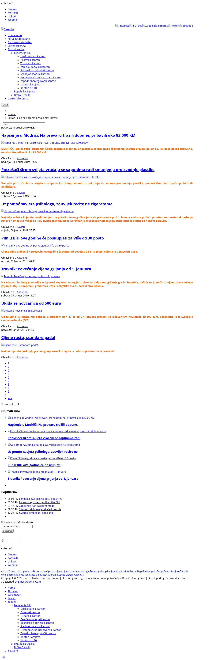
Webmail (13, 19)
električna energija (80, 571)
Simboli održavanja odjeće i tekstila (40, 509)
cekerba (41, 571)
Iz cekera (13, 651)
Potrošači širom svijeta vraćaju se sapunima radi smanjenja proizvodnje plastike (77, 169)
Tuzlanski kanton (30, 616)
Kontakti (13, 12)
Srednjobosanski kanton (35, 626)
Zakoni (12, 601)
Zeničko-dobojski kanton (35, 619)
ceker (34, 571)
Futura (94, 571)
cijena (59, 571)
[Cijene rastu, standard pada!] (19, 345)
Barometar (14, 594)
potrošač (156, 571)
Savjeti (21, 192)
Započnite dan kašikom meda (36, 506)
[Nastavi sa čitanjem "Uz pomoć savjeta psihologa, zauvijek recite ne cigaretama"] (44, 445)
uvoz (22, 574)
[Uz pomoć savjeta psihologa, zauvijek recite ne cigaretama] (37, 211)
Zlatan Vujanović (75, 574)
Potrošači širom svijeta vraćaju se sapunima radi (44, 438)
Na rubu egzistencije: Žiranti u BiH (39, 502)
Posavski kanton (30, 612)
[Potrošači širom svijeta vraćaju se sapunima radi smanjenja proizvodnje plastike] (50, 177)
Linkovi (12, 16)
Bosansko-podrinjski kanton (37, 623)
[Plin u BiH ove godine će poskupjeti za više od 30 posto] (35, 245)
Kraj (10, 398)
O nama (12, 9)
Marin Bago (136, 571)
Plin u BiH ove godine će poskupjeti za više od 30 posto (52, 238)
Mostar (147, 571)
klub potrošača (122, 571)
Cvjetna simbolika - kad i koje (36, 513)
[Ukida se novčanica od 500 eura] (21, 310)
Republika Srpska (24, 644)
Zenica (62, 574)
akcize (4, 571)
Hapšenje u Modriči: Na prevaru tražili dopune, (43, 425)
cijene (66, 571)
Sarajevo (175, 571)
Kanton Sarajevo (30, 637)
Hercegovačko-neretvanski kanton (40, 630)
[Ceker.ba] (7, 29)
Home (11, 587)
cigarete (51, 571)
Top (3, 657)
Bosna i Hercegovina (19, 571)
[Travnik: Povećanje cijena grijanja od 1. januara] (30, 276)
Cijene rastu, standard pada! (28, 337)
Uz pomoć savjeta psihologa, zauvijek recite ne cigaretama (57, 203)
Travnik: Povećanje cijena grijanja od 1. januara (46, 268)
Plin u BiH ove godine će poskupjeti (34, 465)
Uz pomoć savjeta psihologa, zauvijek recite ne (43, 452)
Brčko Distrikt (22, 647)
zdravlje (53, 574)
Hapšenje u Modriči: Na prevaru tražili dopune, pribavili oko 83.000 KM (68, 135)
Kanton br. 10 (28, 640)
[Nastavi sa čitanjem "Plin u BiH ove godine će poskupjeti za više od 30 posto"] (42, 458)
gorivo (101, 571)
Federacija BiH (22, 605)
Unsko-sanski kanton (32, 609)
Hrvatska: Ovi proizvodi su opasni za (40, 499)
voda (27, 574)
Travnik (184, 571)
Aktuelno (22, 158)
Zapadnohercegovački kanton (38, 633)
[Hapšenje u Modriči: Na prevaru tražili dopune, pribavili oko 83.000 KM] (44, 142)
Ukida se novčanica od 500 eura (31, 303)
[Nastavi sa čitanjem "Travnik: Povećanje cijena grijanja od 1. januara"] (37, 472)
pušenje (165, 571)
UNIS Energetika (10, 574)
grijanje (109, 571)
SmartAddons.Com (29, 581)
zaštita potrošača (39, 574)
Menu (5, 105)
